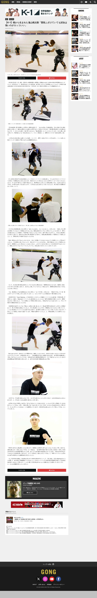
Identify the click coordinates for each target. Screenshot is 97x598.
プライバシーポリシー (59, 584)
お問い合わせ (41, 584)
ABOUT (35, 584)
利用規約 (49, 584)
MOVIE (35, 2)
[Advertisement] (36, 547)
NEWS (13, 2)
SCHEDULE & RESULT (27, 2)
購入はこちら (30, 492)
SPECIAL (18, 2)
